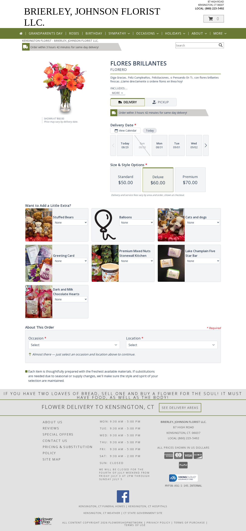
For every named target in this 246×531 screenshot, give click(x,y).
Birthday (94, 33)
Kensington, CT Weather (102, 513)
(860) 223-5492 (214, 8)
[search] (221, 45)
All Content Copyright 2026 (85, 522)
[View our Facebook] (123, 501)
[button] (214, 18)
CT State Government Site (142, 513)
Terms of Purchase (189, 522)
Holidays (173, 33)
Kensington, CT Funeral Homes (102, 506)
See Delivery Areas (180, 407)
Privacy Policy (158, 522)
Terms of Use (135, 525)
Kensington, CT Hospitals (147, 506)
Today (150, 130)
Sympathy (117, 33)
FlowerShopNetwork (126, 522)
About (197, 33)
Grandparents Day (46, 33)
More (218, 33)
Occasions (145, 33)
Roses (74, 33)
